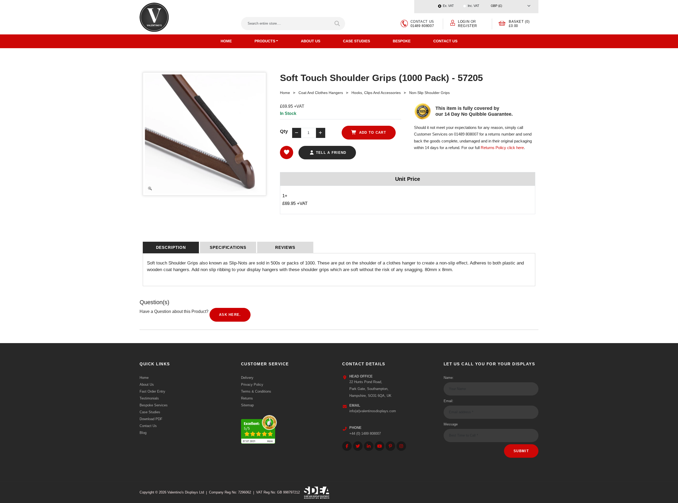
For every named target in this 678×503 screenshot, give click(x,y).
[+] (320, 133)
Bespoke (402, 41)
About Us (310, 41)
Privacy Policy (252, 385)
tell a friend (330, 153)
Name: (449, 378)
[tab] (171, 247)
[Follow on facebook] (347, 446)
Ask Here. (230, 315)
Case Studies (356, 41)
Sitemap (247, 405)
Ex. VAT (448, 6)
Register (467, 26)
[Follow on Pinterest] (390, 446)
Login (463, 22)
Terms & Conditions (256, 391)
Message (451, 424)
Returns (247, 398)
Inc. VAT (473, 6)
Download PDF (151, 419)
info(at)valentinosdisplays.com (372, 411)
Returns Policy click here (502, 147)
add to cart (372, 132)
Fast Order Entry (152, 391)
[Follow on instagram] (401, 446)
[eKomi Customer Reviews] (259, 428)
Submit (521, 451)
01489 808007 (422, 26)
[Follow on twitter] (358, 446)
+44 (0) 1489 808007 (365, 433)
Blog (143, 433)
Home (226, 41)
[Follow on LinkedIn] (368, 446)
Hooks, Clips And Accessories (376, 93)
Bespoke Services (154, 405)
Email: (448, 401)
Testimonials (149, 398)
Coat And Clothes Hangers (320, 93)
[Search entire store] (337, 23)
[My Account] (452, 22)
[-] (296, 133)
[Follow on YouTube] (379, 446)
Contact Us (445, 41)
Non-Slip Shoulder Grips (429, 93)
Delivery (247, 378)
